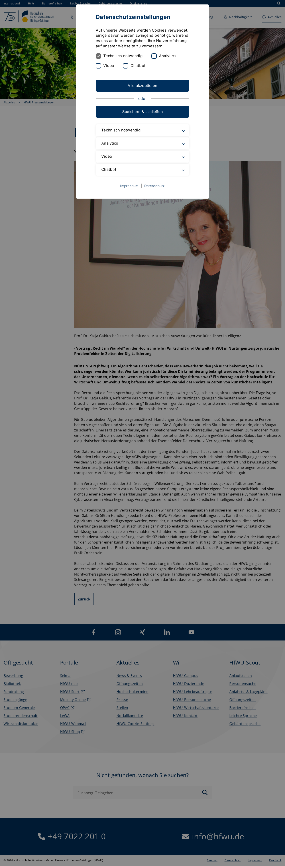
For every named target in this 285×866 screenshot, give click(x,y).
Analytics (167, 56)
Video (108, 65)
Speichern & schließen (142, 111)
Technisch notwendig (122, 56)
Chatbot (137, 65)
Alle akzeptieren (142, 85)
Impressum (129, 186)
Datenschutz (154, 186)
